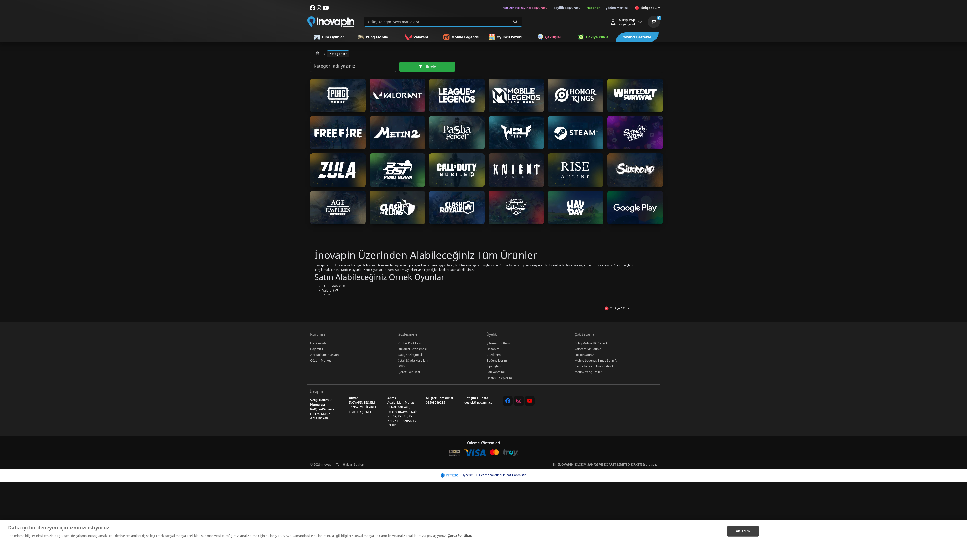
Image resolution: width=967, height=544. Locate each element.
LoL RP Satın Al (585, 355)
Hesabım (493, 349)
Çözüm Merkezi (321, 360)
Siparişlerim (495, 366)
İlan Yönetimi (496, 372)
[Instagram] (519, 401)
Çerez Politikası (409, 372)
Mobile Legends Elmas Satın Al (596, 360)
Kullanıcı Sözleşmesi (412, 349)
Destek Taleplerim (499, 378)
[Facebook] (508, 401)
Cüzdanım (494, 355)
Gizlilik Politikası (409, 343)
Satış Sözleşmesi (410, 355)
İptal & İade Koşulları (413, 360)
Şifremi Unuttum (498, 343)
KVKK (401, 366)
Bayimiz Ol (317, 349)
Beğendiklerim (497, 360)
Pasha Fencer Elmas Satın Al (594, 366)
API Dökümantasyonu (325, 355)
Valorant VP (330, 290)
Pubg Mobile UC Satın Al (591, 343)
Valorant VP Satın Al (588, 349)
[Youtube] (530, 401)
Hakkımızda (318, 343)
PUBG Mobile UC (334, 286)
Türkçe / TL (648, 8)
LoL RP (326, 295)
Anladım (743, 531)
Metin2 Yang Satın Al (589, 372)
